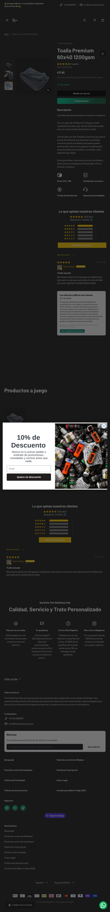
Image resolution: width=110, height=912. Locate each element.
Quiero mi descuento (29, 477)
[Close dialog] (104, 426)
